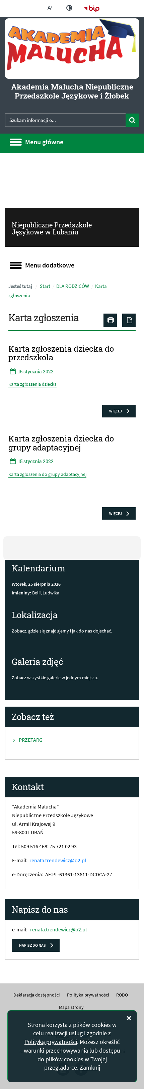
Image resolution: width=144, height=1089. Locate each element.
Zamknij (90, 1067)
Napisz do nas (32, 945)
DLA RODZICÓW (72, 286)
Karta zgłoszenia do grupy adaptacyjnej (47, 474)
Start (45, 286)
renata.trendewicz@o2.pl (57, 860)
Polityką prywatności (50, 1042)
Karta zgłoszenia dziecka (32, 384)
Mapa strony (71, 1007)
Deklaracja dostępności (36, 995)
